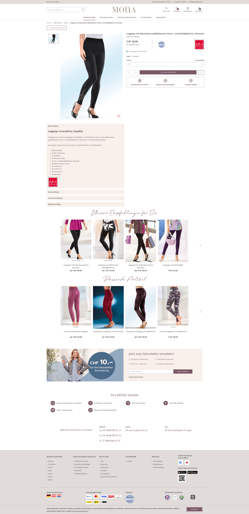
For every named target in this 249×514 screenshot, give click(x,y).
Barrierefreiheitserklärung (109, 477)
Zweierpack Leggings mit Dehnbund (140, 331)
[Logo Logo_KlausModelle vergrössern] (199, 45)
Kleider (50, 480)
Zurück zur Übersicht (57, 28)
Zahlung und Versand (81, 461)
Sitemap (50, 461)
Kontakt (129, 461)
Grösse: (128, 60)
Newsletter (78, 470)
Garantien (104, 470)
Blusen (50, 477)
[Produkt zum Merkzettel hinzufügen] (201, 72)
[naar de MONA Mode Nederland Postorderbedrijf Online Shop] (59, 496)
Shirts (50, 470)
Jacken (50, 467)
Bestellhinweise (158, 464)
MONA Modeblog (158, 467)
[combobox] (66, 9)
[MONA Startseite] (124, 10)
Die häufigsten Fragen (180, 430)
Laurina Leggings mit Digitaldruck (173, 331)
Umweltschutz (105, 474)
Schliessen (194, 509)
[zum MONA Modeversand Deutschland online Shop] (49, 496)
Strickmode (51, 464)
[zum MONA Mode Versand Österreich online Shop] (54, 496)
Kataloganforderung (81, 474)
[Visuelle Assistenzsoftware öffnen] (191, 497)
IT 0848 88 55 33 (111, 440)
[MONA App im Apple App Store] (182, 472)
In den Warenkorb (169, 72)
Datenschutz (105, 467)
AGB (102, 461)
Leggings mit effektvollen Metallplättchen (108, 266)
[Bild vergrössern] (119, 116)
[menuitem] (89, 18)
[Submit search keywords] (83, 9)
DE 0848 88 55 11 (111, 430)
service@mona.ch (138, 430)
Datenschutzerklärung (80, 511)
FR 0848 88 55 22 (111, 435)
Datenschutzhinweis (136, 377)
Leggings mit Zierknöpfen (173, 265)
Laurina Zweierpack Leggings (76, 331)
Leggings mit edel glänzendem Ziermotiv (76, 266)
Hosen (50, 474)
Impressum (104, 464)
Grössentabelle (199, 60)
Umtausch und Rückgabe (82, 464)
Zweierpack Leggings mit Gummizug (108, 331)
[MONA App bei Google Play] (192, 472)
